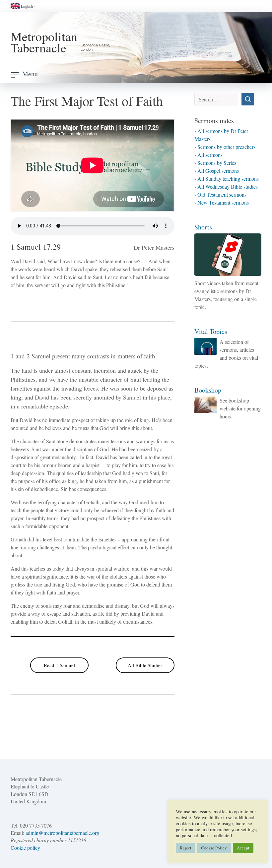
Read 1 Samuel (59, 665)
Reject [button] (185, 848)
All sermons (210, 154)
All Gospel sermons (218, 170)
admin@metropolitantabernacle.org (62, 832)
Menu (30, 73)
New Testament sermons (223, 202)
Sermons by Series (216, 162)
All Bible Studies (145, 665)
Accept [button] (243, 848)
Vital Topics (210, 331)
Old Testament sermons (221, 194)
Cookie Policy (214, 848)
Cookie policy (25, 847)
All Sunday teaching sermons (228, 178)
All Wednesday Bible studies (227, 186)
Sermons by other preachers (226, 146)
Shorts (203, 226)
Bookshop (207, 390)
